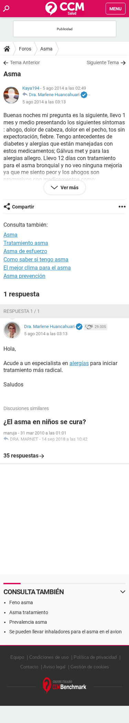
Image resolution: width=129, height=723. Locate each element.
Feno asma (21, 602)
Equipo (17, 657)
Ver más (69, 187)
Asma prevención (24, 276)
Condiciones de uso (48, 657)
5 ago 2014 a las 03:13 (44, 101)
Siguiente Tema (103, 62)
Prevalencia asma (28, 622)
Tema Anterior (25, 62)
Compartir (23, 207)
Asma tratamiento (28, 612)
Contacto (29, 666)
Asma (46, 49)
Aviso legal (54, 666)
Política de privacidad (95, 657)
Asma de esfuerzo (25, 251)
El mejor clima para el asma (37, 267)
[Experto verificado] (83, 95)
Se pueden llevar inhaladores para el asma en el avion (65, 631)
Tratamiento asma (25, 243)
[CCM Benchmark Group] (65, 685)
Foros (25, 49)
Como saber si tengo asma (35, 259)
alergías (79, 363)
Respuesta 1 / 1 (21, 311)
